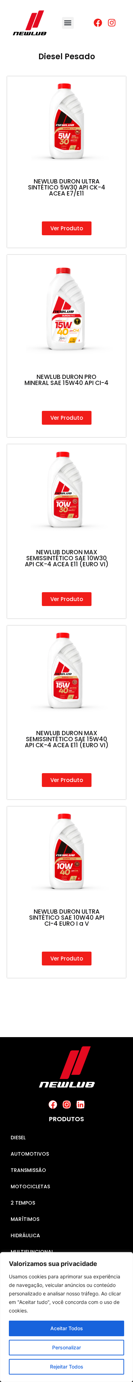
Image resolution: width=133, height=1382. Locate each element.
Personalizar (66, 1347)
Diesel (18, 1137)
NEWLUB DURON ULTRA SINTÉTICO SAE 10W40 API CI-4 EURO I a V (66, 917)
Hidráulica (25, 1235)
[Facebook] (53, 1104)
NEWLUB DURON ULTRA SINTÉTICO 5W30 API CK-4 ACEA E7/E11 (66, 187)
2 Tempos (23, 1202)
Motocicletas (30, 1186)
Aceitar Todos (66, 1328)
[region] (66, 1317)
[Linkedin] (80, 1104)
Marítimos (25, 1219)
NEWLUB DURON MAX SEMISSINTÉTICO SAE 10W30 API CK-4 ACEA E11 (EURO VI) (67, 558)
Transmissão (28, 1170)
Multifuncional (32, 1251)
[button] (68, 23)
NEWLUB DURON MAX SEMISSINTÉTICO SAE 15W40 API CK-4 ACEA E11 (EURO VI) (67, 739)
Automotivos (30, 1153)
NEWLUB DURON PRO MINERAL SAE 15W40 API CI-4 (66, 380)
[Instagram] (66, 1104)
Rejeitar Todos (66, 1367)
